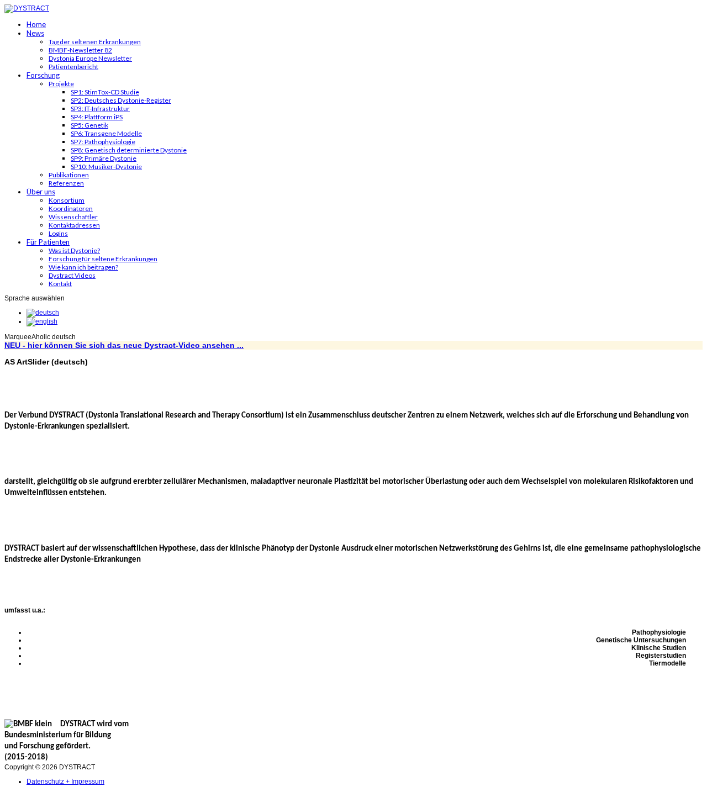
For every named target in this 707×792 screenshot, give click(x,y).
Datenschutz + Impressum (65, 781)
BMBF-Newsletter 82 (80, 50)
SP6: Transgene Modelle (106, 133)
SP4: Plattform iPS (97, 117)
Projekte (61, 84)
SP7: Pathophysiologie (103, 142)
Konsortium (67, 200)
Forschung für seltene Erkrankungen (103, 259)
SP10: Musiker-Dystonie (106, 166)
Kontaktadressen (74, 225)
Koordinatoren (71, 208)
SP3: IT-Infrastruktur (100, 108)
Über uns (41, 191)
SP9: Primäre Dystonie (103, 158)
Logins (58, 233)
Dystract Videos (72, 275)
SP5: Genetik (89, 125)
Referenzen (66, 183)
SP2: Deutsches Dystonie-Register (121, 100)
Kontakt (60, 283)
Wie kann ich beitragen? (83, 267)
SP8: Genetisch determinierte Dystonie (129, 150)
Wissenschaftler (73, 217)
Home (36, 24)
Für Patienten (48, 241)
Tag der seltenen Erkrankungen (95, 42)
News (35, 33)
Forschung (43, 75)
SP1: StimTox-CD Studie (105, 92)
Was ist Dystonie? (74, 250)
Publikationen (69, 175)
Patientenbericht (73, 66)
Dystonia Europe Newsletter (90, 58)
